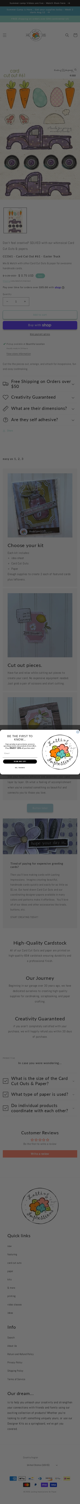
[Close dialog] (77, 732)
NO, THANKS (20, 767)
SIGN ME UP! (20, 761)
